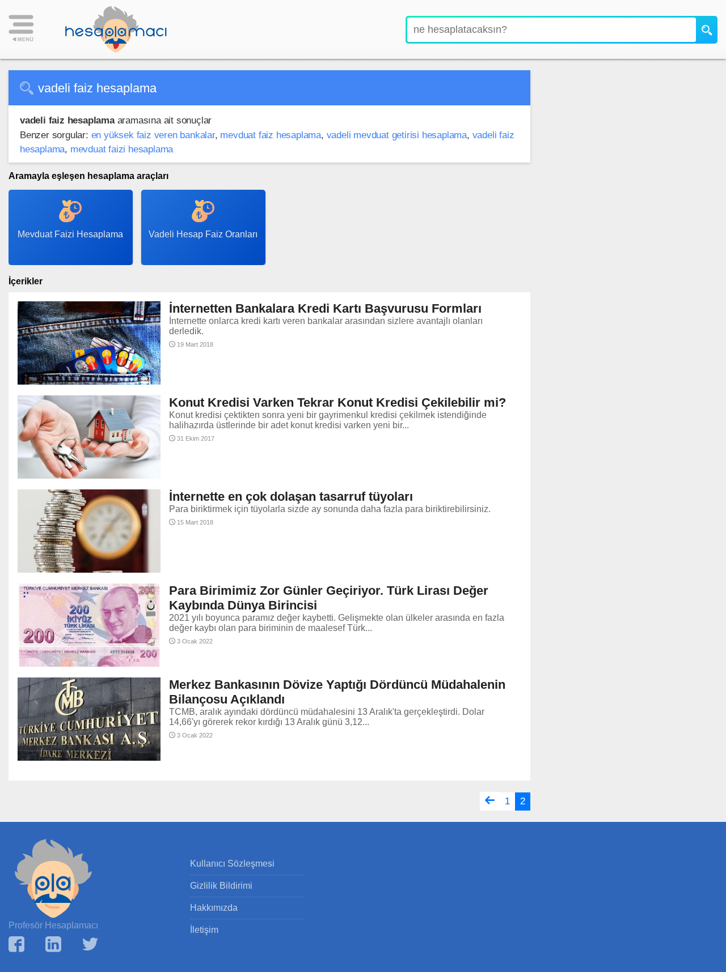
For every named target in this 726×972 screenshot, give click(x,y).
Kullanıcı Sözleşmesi (232, 863)
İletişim (204, 930)
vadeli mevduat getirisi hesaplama (397, 134)
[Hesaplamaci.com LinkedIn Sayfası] (53, 945)
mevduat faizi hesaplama (121, 149)
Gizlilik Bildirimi (221, 885)
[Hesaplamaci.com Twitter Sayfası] (90, 945)
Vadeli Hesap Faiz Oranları (203, 234)
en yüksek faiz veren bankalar (153, 134)
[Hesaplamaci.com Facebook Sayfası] (16, 945)
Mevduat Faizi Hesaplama (70, 234)
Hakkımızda (214, 908)
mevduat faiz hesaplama (270, 134)
